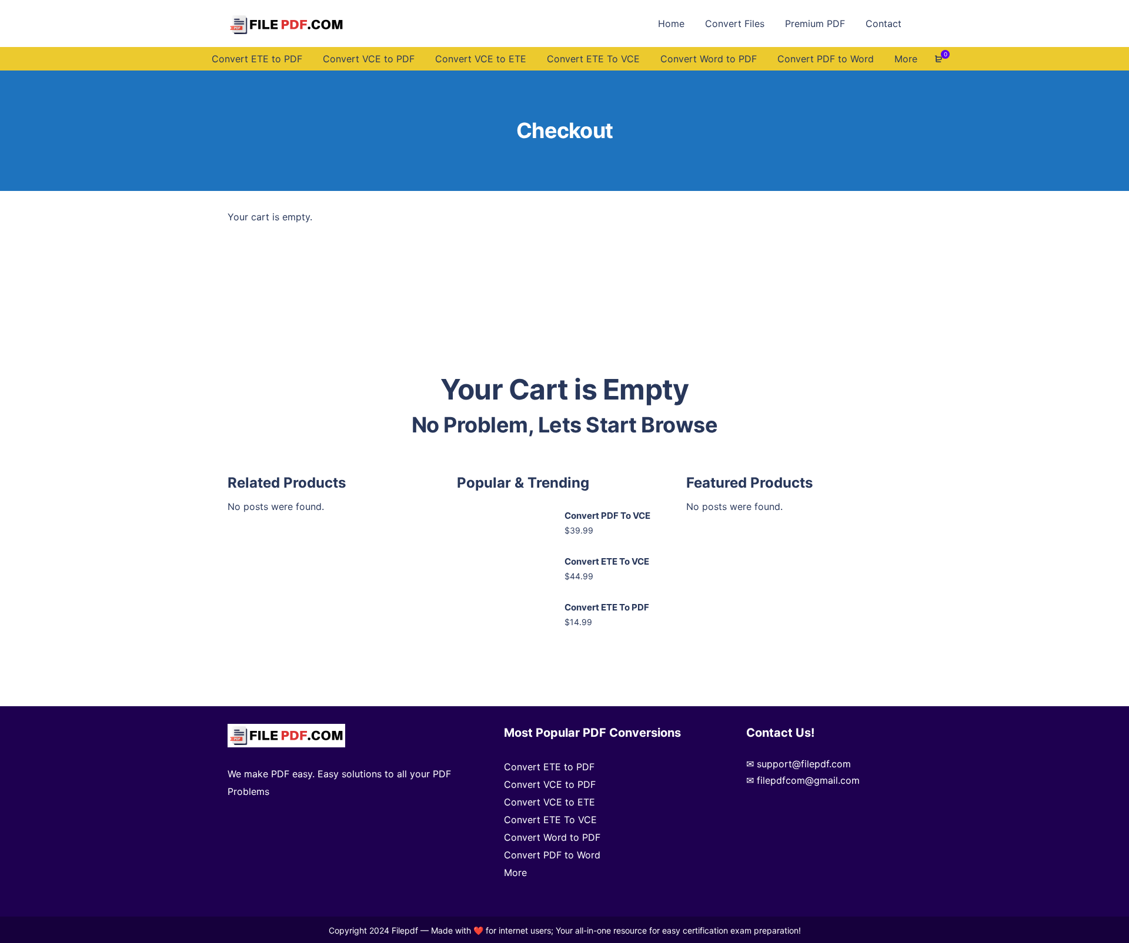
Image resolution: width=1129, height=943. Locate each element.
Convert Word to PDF (552, 837)
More (515, 872)
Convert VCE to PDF (550, 784)
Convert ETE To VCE (606, 561)
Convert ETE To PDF (606, 607)
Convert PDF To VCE (607, 515)
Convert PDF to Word (552, 855)
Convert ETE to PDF (549, 767)
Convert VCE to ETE (549, 802)
